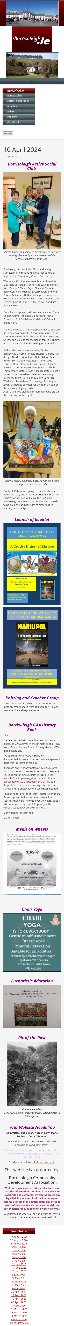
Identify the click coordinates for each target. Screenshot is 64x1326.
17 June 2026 (18, 1267)
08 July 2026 (19, 1257)
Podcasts (12, 116)
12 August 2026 (19, 1240)
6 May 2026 (18, 1288)
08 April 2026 (18, 1302)
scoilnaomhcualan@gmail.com (23, 781)
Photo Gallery (15, 95)
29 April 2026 (18, 1291)
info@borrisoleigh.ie (43, 1162)
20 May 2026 (19, 1281)
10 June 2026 (18, 1271)
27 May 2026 (19, 1278)
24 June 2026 (18, 1264)
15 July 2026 (19, 1253)
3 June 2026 (18, 1274)
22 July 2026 (19, 1250)
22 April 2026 (18, 1295)
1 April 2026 (19, 1305)
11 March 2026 (18, 1316)
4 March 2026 (19, 1319)
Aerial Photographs (18, 100)
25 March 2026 (18, 1309)
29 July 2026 (19, 1247)
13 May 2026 (19, 1285)
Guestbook (13, 122)
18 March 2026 (18, 1312)
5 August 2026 (19, 1243)
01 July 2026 (19, 1260)
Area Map (12, 106)
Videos (11, 111)
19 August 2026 (19, 1236)
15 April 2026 (18, 1298)
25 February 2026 (19, 1322)
